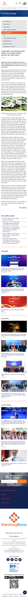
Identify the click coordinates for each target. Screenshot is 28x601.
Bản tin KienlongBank (9, 29)
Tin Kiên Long (7, 21)
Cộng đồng (6, 27)
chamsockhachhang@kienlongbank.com (14, 551)
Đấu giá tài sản (7, 41)
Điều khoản (5, 596)
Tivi (4, 35)
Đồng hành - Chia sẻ (9, 46)
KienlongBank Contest (9, 38)
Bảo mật (11, 596)
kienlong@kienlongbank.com (14, 550)
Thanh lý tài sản (7, 43)
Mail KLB (16, 596)
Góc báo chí (6, 24)
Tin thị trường (7, 32)
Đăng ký (22, 481)
